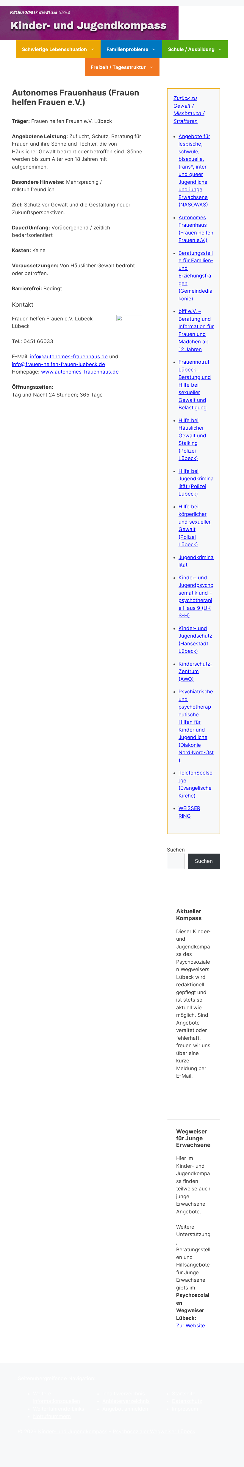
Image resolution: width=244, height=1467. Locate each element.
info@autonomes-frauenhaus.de (69, 357)
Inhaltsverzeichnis (123, 1394)
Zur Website (190, 1326)
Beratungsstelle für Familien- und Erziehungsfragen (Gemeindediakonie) (196, 276)
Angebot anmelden (125, 1409)
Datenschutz (187, 1401)
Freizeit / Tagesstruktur (118, 67)
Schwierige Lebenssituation (54, 49)
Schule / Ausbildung (191, 49)
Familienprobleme (127, 49)
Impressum (185, 1409)
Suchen (176, 850)
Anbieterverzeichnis (126, 1401)
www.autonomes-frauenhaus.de (80, 372)
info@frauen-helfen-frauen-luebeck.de (58, 364)
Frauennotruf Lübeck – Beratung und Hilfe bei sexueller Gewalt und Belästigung (195, 385)
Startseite (183, 1394)
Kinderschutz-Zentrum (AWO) (195, 671)
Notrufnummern (52, 1416)
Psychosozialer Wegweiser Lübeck (154, 1431)
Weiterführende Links (58, 1409)
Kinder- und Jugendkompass (72, 1431)
